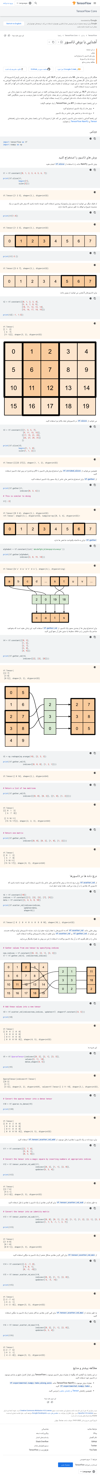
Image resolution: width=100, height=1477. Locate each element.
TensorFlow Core (86, 11)
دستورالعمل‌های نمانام (41, 1446)
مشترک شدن (65, 1465)
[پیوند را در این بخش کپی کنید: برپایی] (87, 131)
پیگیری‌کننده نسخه (42, 1433)
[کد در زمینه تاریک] (91, 139)
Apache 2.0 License (85, 1413)
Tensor (94, 121)
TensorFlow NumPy (80, 121)
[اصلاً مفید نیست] (5, 35)
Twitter (94, 1446)
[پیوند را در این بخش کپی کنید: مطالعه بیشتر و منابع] (70, 1368)
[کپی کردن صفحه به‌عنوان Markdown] (53, 42)
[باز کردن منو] (94, 3)
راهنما (59, 35)
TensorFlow (92, 35)
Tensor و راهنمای (72, 1390)
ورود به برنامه (8, 3)
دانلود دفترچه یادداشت (13, 69)
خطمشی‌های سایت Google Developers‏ (45, 1413)
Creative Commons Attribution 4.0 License (36, 1410)
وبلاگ (95, 1433)
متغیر (62, 1390)
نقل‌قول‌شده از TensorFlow (38, 1450)
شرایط (94, 1459)
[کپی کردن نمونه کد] (95, 139)
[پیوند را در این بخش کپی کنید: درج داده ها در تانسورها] (67, 876)
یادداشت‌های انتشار (42, 1437)
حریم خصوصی (85, 1459)
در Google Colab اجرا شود (67, 69)
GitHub (94, 1441)
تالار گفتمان (93, 1437)
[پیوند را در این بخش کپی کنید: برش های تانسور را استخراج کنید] (56, 157)
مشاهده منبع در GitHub (39, 69)
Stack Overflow (42, 1441)
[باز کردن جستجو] (35, 3)
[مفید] (9, 35)
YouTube (93, 1450)
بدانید (83, 35)
